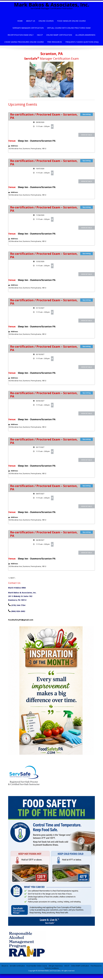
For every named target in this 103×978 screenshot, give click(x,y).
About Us (30, 21)
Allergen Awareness (85, 35)
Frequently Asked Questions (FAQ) (82, 42)
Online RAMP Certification (80, 966)
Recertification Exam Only (20, 35)
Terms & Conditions (51, 968)
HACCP (40, 35)
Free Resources (54, 42)
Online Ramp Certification (59, 35)
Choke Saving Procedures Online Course (24, 42)
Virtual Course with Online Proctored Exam (68, 28)
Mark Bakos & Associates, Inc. (51, 4)
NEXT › (13, 578)
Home (20, 21)
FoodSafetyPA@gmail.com (20, 619)
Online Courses (46, 21)
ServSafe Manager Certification (28, 28)
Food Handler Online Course (71, 21)
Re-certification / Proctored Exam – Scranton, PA (44, 116)
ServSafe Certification (17, 966)
